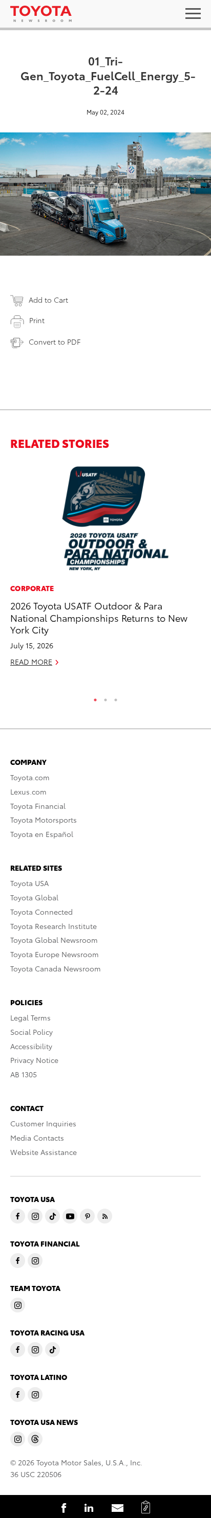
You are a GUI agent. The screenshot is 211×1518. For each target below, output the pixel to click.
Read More (31, 661)
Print (37, 320)
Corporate (32, 588)
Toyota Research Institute (53, 926)
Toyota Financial (38, 806)
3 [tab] (115, 697)
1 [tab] (95, 697)
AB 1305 (23, 1074)
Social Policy (31, 1032)
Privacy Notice (34, 1060)
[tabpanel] (105, 569)
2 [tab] (105, 697)
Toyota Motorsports (43, 819)
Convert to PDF (54, 341)
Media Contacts (37, 1137)
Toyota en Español (41, 834)
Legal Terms (30, 1017)
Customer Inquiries (43, 1123)
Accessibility (31, 1046)
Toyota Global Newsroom (54, 940)
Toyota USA (29, 883)
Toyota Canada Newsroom (55, 968)
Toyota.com (30, 777)
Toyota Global (34, 897)
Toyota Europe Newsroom (54, 954)
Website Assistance (43, 1152)
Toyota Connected (41, 912)
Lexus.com (28, 791)
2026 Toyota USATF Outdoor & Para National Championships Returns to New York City (98, 617)
